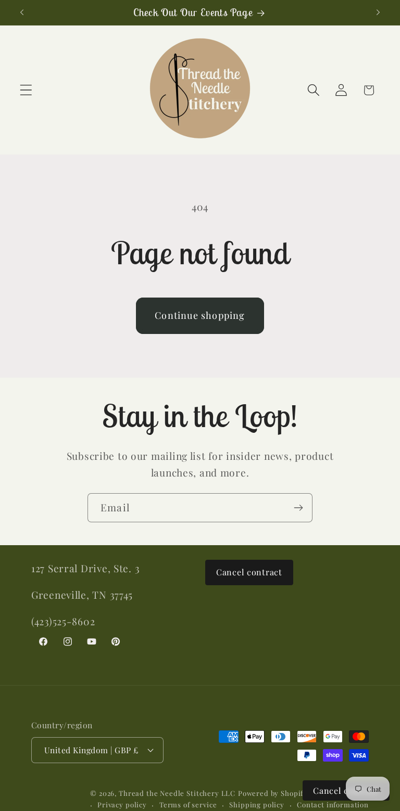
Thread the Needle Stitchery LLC (177, 793)
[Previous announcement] (21, 12)
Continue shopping (200, 315)
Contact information (333, 804)
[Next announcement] (378, 12)
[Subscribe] (298, 507)
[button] (26, 90)
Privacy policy (122, 804)
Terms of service (188, 804)
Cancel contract (249, 572)
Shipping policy (256, 804)
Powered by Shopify (272, 793)
